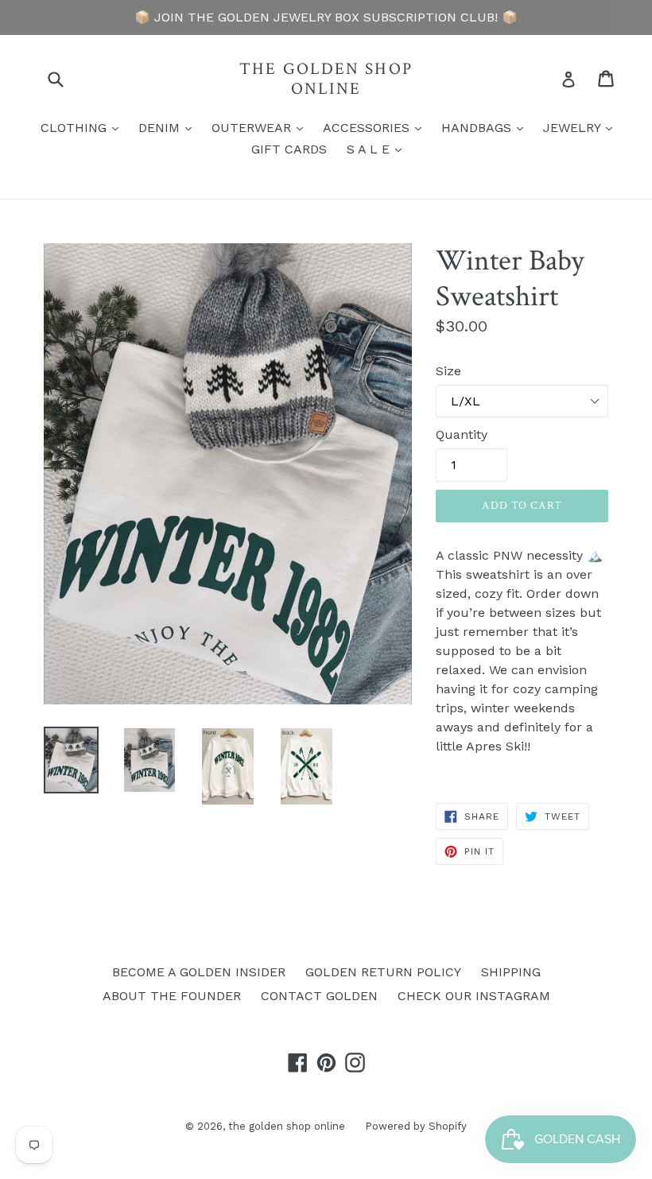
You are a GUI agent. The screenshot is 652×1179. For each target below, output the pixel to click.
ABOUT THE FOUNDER (172, 995)
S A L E (378, 149)
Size (448, 370)
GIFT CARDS (289, 149)
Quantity (461, 434)
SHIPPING (511, 971)
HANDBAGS (486, 127)
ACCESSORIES (376, 127)
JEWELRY (581, 127)
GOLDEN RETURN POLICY (383, 971)
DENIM (169, 127)
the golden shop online (326, 79)
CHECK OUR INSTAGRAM (474, 995)
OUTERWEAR (261, 127)
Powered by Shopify (416, 1126)
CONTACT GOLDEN (319, 995)
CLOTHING (83, 127)
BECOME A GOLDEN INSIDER (198, 971)
